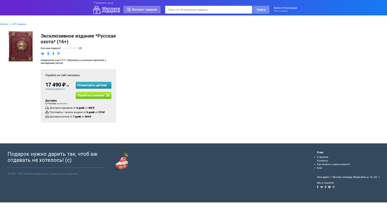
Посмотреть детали (92, 85)
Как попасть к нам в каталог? (333, 164)
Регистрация (290, 8)
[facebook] (318, 187)
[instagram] (334, 187)
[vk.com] (322, 187)
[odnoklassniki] (326, 187)
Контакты (322, 160)
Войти (277, 8)
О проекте (322, 157)
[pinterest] (330, 187)
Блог (319, 168)
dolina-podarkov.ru (55, 89)
